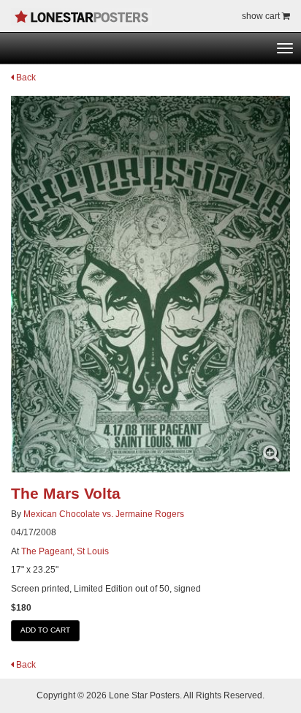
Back (25, 77)
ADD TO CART (45, 630)
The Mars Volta (66, 493)
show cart (262, 16)
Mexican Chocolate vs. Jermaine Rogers (103, 514)
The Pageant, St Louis (65, 551)
